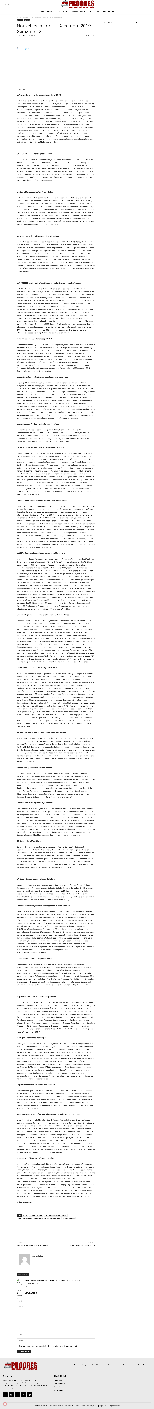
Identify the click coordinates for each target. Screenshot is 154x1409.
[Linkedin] (17, 1394)
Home (19, 17)
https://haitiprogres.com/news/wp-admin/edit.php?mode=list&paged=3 (39, 1218)
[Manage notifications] (5, 1404)
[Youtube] (29, 1394)
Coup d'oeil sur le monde (52, 1215)
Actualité (25, 17)
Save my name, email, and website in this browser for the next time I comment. (48, 1346)
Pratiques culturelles (68, 1218)
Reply (26, 1286)
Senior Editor (23, 36)
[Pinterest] (29, 41)
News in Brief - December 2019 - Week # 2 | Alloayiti (45, 1280)
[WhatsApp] (34, 41)
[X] (24, 41)
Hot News (27, 20)
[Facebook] (19, 41)
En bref (64, 1215)
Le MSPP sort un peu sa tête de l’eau (81, 1245)
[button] (7, 4)
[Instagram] (11, 1394)
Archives (39, 1215)
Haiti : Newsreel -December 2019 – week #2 (33, 1245)
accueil (25, 1215)
